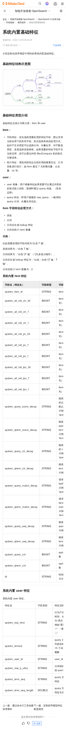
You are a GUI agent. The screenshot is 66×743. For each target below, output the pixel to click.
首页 (5, 19)
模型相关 (22, 22)
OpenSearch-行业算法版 (49, 19)
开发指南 (10, 22)
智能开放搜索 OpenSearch (22, 19)
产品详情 (57, 45)
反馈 (38, 723)
